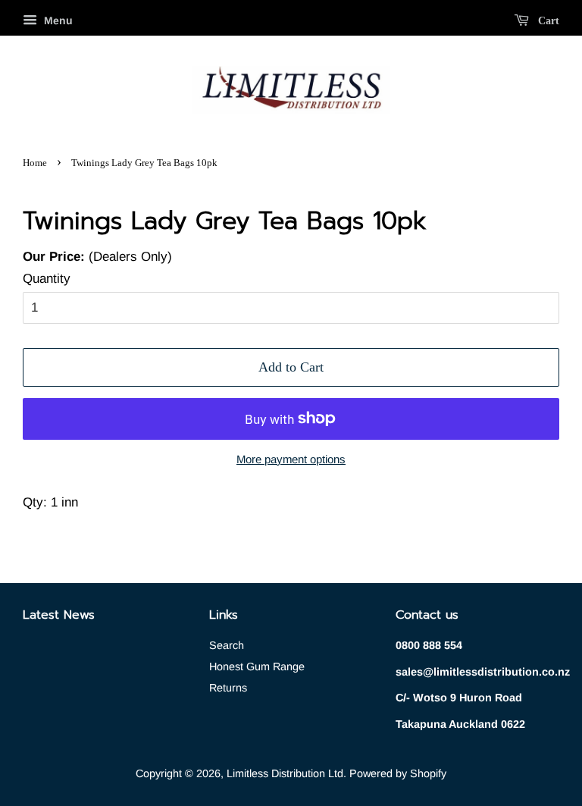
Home (35, 163)
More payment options (291, 459)
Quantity (46, 278)
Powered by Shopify (397, 773)
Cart (547, 21)
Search (226, 645)
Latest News (59, 615)
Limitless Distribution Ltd (285, 773)
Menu (57, 20)
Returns (228, 688)
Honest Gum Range (257, 666)
